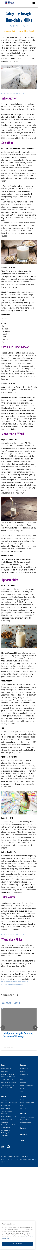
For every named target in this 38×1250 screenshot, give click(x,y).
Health (20, 31)
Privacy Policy (5, 1159)
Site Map (4, 1162)
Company (23, 1134)
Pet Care (22, 1088)
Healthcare (23, 1082)
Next (35, 1027)
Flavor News (23, 1108)
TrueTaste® (4, 1135)
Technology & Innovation (8, 1133)
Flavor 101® (4, 1071)
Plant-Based (29, 31)
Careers (23, 1128)
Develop (23, 1065)
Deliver (3, 1097)
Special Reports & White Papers (27, 1104)
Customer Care (5, 1105)
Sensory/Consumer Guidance (9, 1125)
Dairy (14, 31)
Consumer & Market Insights (9, 1103)
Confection (23, 1077)
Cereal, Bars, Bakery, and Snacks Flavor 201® (8, 1078)
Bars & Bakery (24, 1068)
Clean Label (4, 1100)
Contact (23, 1114)
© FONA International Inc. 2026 (10, 1157)
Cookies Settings (17, 1243)
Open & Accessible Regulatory (6, 1112)
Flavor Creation (5, 1108)
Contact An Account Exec (27, 1117)
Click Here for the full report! (12, 93)
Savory (22, 1091)
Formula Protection (25, 1122)
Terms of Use (25, 1157)
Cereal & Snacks (24, 1074)
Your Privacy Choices (26, 1159)
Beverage (7, 31)
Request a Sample (25, 1120)
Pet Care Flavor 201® (7, 1088)
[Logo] (9, 4)
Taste (22, 1141)
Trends (22, 1100)
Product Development (7, 1119)
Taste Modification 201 (7, 1085)
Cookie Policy (14, 1159)
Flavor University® (6, 1068)
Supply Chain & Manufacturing (5, 1129)
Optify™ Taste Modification (8, 1116)
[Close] (33, 1224)
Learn (3, 1065)
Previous (2, 1027)
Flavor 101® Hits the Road (8, 1082)
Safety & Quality (5, 1122)
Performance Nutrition (26, 1085)
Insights (23, 1097)
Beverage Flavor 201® (7, 1074)
